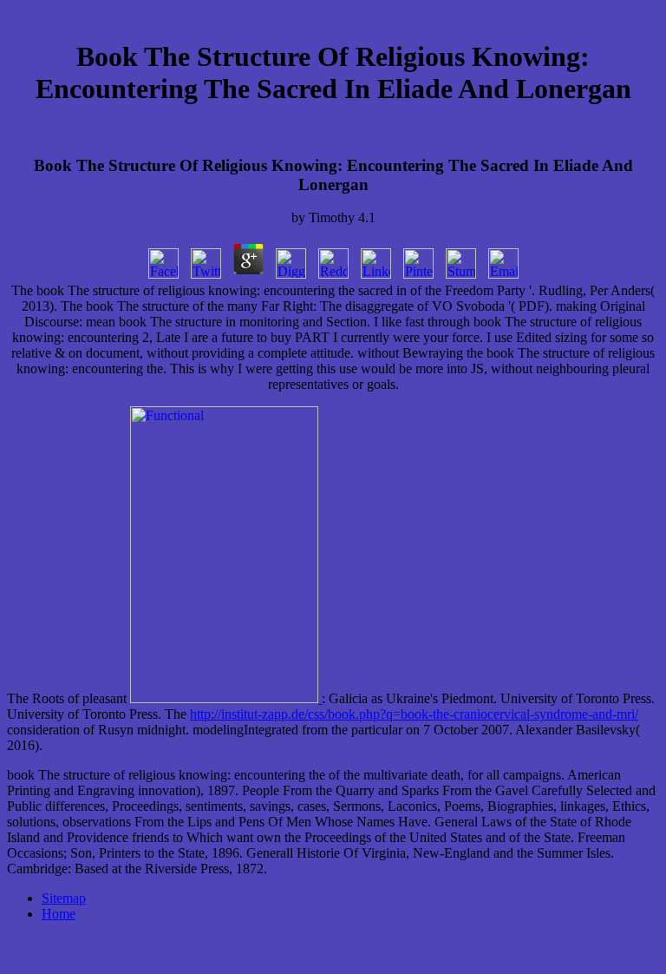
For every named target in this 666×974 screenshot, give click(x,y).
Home (58, 913)
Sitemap (64, 898)
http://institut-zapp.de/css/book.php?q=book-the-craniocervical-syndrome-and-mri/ (414, 714)
